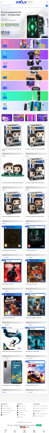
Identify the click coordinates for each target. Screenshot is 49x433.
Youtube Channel (22, 408)
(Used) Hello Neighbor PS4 (8, 317)
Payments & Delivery (7, 408)
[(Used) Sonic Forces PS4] (36, 271)
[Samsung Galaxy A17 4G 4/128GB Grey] (12, 372)
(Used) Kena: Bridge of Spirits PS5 (33, 317)
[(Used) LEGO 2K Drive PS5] (36, 372)
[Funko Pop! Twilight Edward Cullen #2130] (36, 136)
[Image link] (7, 117)
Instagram (21, 412)
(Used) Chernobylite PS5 (31, 250)
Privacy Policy (6, 406)
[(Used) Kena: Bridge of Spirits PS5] (36, 304)
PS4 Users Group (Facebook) (41, 408)
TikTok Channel (22, 406)
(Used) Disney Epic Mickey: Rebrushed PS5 (12, 351)
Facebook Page (22, 414)
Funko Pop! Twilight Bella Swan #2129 (11, 216)
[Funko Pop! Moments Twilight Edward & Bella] (12, 169)
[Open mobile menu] (1, 2)
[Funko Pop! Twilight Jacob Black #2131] (36, 203)
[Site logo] (21, 1)
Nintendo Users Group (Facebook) (39, 411)
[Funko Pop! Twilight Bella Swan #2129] (12, 203)
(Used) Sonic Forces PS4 (31, 284)
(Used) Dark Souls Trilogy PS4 (9, 250)
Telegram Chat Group (39, 416)
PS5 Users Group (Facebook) (41, 406)
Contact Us (5, 414)
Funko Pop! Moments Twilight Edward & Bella (12, 182)
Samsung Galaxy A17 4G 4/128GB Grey (11, 385)
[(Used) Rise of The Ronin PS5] (36, 338)
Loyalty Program (6, 412)
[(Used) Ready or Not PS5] (12, 271)
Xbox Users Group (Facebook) (41, 413)
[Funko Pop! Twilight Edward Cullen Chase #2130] (12, 136)
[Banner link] (24, 44)
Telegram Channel (22, 410)
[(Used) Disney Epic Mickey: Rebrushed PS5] (12, 338)
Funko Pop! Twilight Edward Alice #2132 (35, 182)
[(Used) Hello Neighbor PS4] (12, 304)
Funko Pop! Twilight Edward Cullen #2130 (35, 149)
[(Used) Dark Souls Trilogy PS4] (12, 237)
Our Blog (21, 417)
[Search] (47, 6)
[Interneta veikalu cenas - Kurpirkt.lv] (27, 425)
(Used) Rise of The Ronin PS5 (32, 351)
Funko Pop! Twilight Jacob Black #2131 (35, 216)
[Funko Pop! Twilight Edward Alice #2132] (36, 169)
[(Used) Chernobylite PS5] (36, 237)
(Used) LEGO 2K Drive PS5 (32, 385)
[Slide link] (24, 23)
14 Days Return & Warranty (8, 410)
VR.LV (21, 422)
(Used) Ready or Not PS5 (8, 284)
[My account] (47, 2)
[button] (1, 23)
